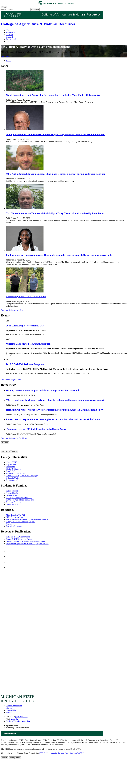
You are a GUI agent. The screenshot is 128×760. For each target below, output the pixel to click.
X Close (5, 443)
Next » (14, 452)
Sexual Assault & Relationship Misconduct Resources (27, 519)
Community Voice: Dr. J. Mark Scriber (26, 296)
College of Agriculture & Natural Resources (38, 24)
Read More (5, 56)
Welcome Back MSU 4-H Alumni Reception (28, 343)
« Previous (6, 452)
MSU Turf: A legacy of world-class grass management (35, 46)
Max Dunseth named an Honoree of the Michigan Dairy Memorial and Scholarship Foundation (55, 213)
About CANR (11, 462)
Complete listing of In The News (14, 438)
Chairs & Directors (13, 469)
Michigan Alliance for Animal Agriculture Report (25, 541)
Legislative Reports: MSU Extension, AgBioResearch (27, 543)
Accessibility (11, 710)
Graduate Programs (13, 502)
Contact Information (14, 706)
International (11, 39)
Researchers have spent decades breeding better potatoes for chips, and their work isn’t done (53, 419)
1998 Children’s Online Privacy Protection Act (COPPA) (61, 753)
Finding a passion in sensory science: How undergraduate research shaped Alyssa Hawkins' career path (59, 255)
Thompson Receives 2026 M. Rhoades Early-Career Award (36, 429)
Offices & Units (12, 478)
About (8, 30)
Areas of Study (12, 493)
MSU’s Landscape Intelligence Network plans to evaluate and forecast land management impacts (55, 400)
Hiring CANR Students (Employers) (20, 522)
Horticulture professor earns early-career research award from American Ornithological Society (54, 409)
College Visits (11, 495)
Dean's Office (11, 471)
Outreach (9, 35)
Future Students (12, 491)
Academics (10, 32)
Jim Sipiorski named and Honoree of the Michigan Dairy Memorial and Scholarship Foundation (55, 134)
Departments (11, 464)
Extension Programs (14, 526)
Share (18, 758)
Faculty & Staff (12, 480)
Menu (12, 758)
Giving (9, 41)
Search (3, 9)
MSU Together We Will (15, 515)
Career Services (12, 504)
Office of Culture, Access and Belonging (22, 476)
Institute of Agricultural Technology (20, 500)
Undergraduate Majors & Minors (19, 498)
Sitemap (9, 708)
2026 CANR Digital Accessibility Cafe (25, 325)
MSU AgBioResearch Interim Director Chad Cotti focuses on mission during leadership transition (56, 174)
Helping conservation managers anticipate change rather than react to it (43, 390)
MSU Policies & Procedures (17, 517)
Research (9, 37)
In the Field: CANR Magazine (18, 537)
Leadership (10, 467)
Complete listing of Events (11, 379)
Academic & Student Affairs (17, 473)
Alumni (9, 524)
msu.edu (14, 719)
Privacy (9, 712)
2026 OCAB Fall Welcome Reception (25, 364)
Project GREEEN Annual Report (19, 539)
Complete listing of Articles (11, 310)
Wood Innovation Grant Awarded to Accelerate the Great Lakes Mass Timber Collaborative (53, 95)
